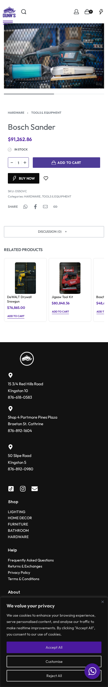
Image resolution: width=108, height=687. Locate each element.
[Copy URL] (55, 206)
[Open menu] (8, 22)
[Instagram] (23, 489)
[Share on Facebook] (35, 206)
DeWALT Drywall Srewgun (19, 299)
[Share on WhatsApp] (25, 206)
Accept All (54, 647)
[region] (54, 642)
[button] (54, 231)
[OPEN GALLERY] (54, 56)
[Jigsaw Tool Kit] (70, 278)
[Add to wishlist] (45, 178)
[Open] (101, 11)
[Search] (23, 11)
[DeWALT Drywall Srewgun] (25, 278)
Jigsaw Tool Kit (62, 297)
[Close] (102, 601)
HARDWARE (16, 112)
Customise (54, 661)
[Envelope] (34, 489)
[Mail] (45, 206)
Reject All (54, 675)
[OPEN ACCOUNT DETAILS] (76, 11)
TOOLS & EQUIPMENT (46, 112)
